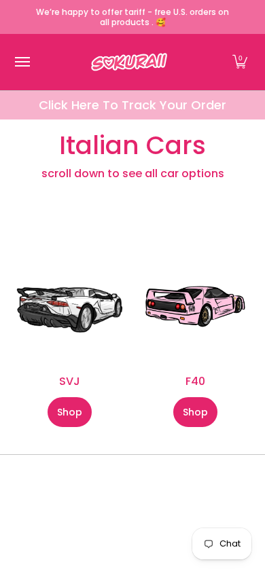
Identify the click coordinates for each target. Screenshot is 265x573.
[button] (239, 62)
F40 (195, 381)
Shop (69, 412)
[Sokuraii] (129, 62)
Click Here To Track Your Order (132, 104)
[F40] (195, 307)
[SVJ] (70, 307)
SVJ (69, 381)
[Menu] (22, 62)
